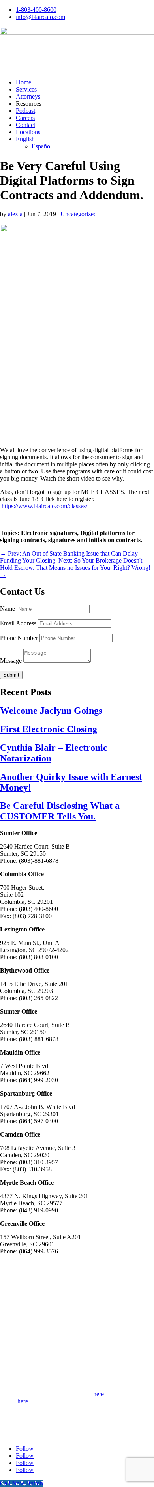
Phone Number (19, 637)
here (98, 1394)
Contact (25, 125)
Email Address (18, 623)
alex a (15, 214)
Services (26, 89)
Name (7, 608)
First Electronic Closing (48, 729)
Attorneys (28, 96)
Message (11, 660)
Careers (25, 117)
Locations (28, 132)
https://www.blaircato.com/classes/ (44, 506)
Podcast (25, 110)
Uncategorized (78, 214)
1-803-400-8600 (36, 9)
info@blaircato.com (40, 16)
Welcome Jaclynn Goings (51, 710)
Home (23, 82)
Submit (11, 675)
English (25, 139)
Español (42, 146)
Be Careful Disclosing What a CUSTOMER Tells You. (60, 811)
